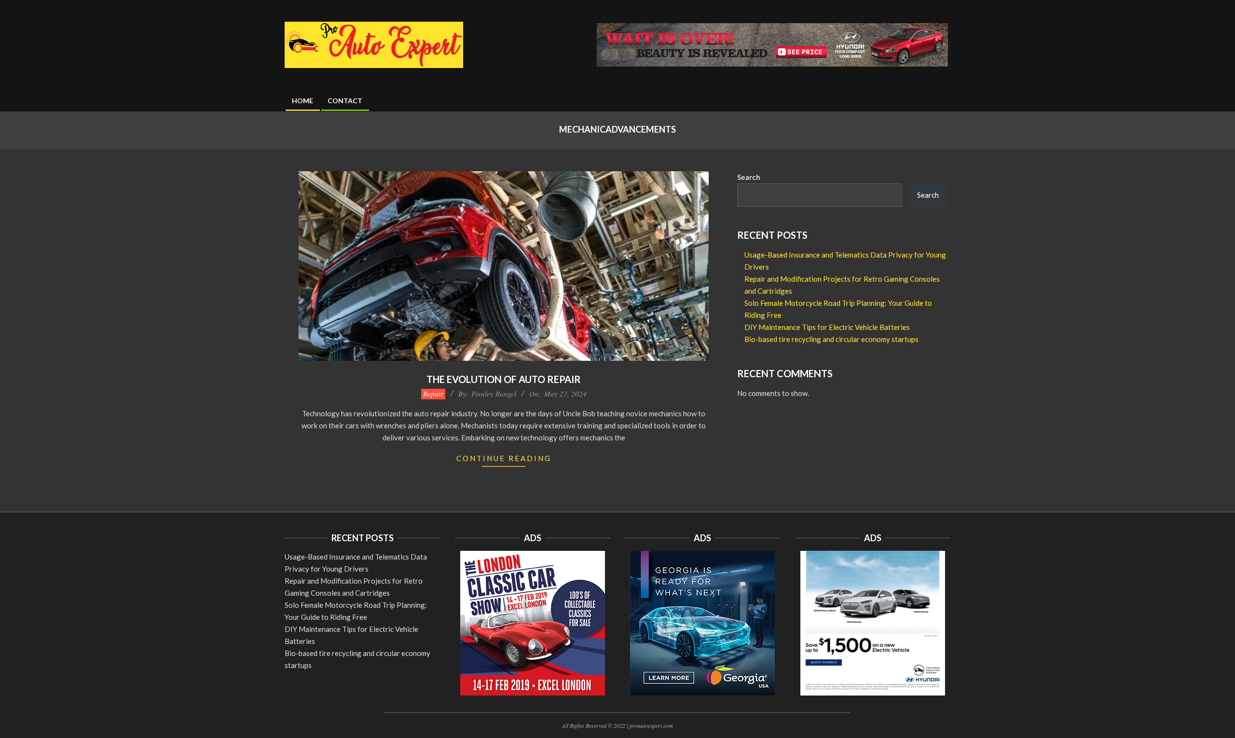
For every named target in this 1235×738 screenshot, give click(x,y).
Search (748, 177)
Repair (433, 393)
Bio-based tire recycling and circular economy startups (831, 339)
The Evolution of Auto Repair (503, 379)
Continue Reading (503, 458)
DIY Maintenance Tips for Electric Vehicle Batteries (827, 327)
